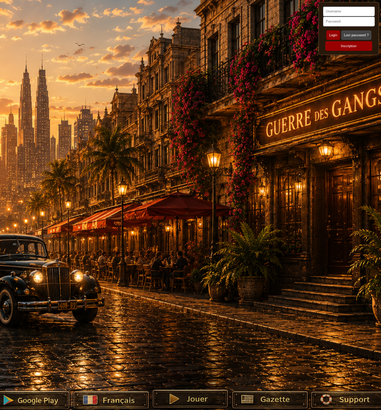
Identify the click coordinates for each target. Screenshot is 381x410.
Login (333, 35)
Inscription (348, 46)
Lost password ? (356, 35)
